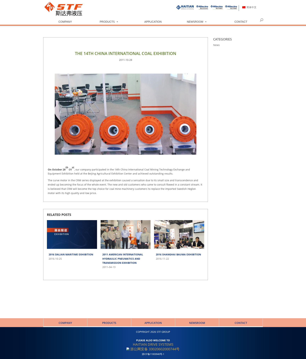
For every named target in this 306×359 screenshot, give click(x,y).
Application (153, 21)
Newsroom (195, 21)
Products (107, 21)
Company (65, 21)
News (216, 45)
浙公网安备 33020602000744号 (154, 349)
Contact (240, 21)
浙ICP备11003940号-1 (153, 354)
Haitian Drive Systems (153, 344)
